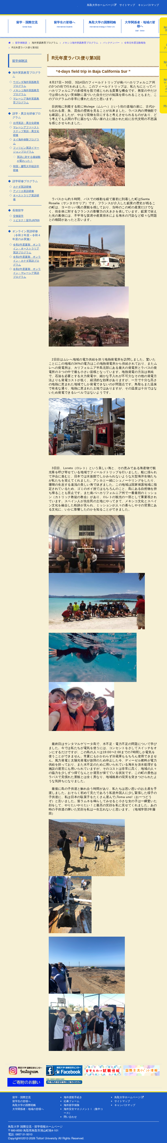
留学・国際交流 (21, 1097)
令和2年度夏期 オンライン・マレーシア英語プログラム (27, 272)
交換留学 (18, 215)
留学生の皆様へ (21, 1101)
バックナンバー (111, 42)
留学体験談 (21, 42)
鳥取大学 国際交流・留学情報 (43, 7)
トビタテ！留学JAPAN (26, 220)
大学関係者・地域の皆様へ (28, 1109)
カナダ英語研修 (22, 186)
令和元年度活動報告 (135, 42)
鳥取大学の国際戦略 (24, 1105)
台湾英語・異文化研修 (26, 123)
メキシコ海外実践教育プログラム (80, 42)
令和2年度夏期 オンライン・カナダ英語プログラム (27, 260)
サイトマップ (127, 5)
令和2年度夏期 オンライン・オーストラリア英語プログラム (27, 248)
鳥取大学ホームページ (100, 5)
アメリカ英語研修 (23, 191)
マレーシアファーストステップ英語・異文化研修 (26, 131)
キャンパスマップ (148, 5)
